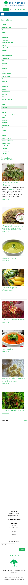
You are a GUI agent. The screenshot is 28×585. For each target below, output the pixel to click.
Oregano (5, 109)
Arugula (4, 24)
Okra (3, 104)
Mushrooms (6, 102)
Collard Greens (7, 55)
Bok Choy (5, 35)
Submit (22, 549)
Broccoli (5, 37)
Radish (4, 128)
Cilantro (4, 53)
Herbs (4, 79)
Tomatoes (5, 151)
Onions (4, 107)
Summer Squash (7, 140)
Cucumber (5, 58)
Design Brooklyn (20, 579)
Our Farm (14, 525)
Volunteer (14, 532)
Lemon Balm (6, 91)
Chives (4, 50)
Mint (3, 97)
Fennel (4, 68)
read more (5, 199)
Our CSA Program (14, 527)
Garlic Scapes (6, 76)
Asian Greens (6, 27)
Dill (3, 60)
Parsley (4, 112)
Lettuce (4, 94)
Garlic (4, 71)
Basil (3, 29)
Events (14, 534)
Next (25, 420)
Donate (6, 9)
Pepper (4, 120)
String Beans (6, 138)
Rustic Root (12, 189)
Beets (4, 32)
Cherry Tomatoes (7, 48)
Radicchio (5, 125)
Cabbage (5, 40)
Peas (4, 117)
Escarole (5, 66)
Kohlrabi (5, 86)
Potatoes (5, 122)
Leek (4, 89)
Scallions (5, 133)
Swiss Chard (6, 146)
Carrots (4, 45)
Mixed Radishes (7, 99)
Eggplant (5, 63)
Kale (3, 84)
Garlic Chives (6, 73)
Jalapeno (5, 81)
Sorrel (4, 135)
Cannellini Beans (7, 42)
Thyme (4, 148)
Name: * (8, 548)
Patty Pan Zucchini (8, 115)
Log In (12, 9)
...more (4, 153)
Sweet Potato (6, 143)
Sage (4, 130)
